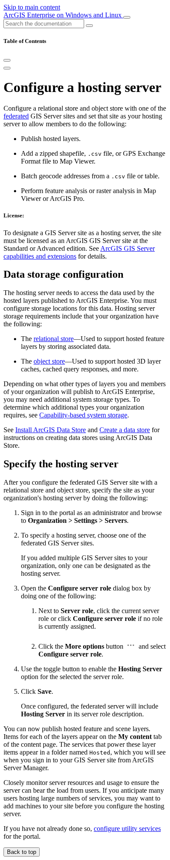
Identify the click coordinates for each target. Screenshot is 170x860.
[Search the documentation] (89, 25)
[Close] (6, 60)
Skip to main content (31, 7)
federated (16, 116)
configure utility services (127, 828)
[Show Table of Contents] (6, 68)
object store (49, 361)
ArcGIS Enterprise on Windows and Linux (63, 15)
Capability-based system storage (83, 415)
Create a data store (124, 429)
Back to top (21, 852)
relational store (54, 338)
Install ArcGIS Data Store (50, 429)
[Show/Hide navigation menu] (126, 17)
